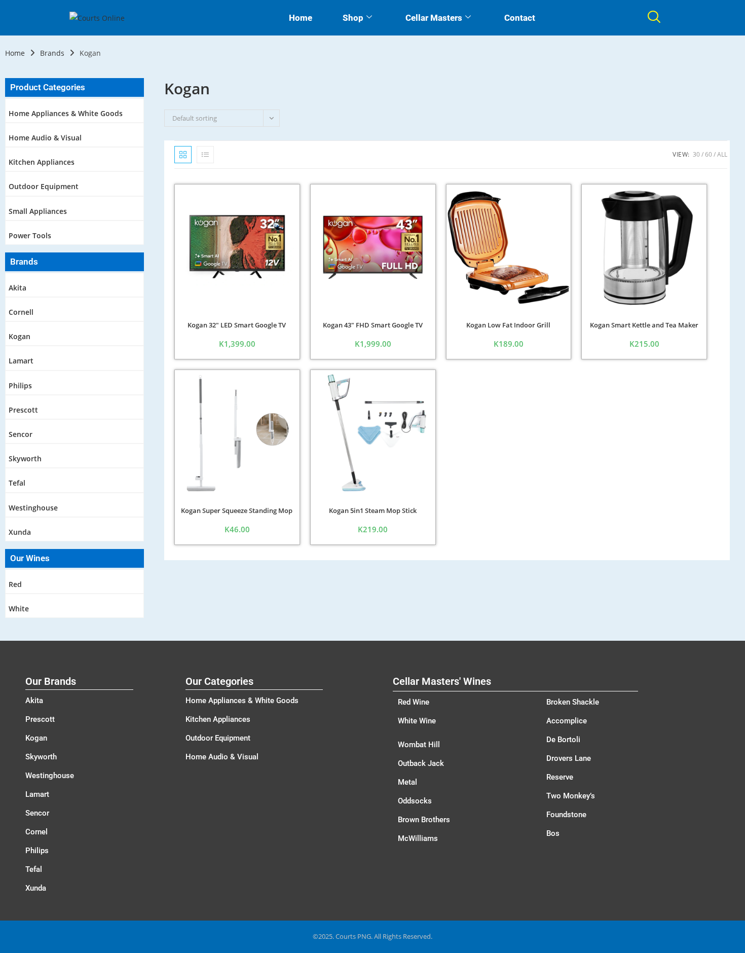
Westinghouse (33, 507)
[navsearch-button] (654, 18)
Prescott (23, 410)
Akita (17, 287)
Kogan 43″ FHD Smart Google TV (373, 324)
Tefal (17, 483)
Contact (519, 18)
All (722, 154)
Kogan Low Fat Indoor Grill (508, 324)
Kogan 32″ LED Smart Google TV (237, 324)
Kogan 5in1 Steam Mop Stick (373, 510)
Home (300, 18)
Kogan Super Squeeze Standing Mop (236, 510)
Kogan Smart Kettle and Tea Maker (644, 324)
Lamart (21, 360)
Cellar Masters (433, 18)
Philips (20, 385)
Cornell (21, 312)
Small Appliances (38, 211)
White (19, 608)
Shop (353, 18)
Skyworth (25, 458)
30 (696, 154)
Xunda (20, 532)
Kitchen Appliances (41, 162)
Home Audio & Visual (45, 137)
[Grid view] (183, 154)
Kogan (19, 336)
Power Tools (30, 235)
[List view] (205, 154)
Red (15, 584)
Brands (52, 53)
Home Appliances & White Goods (66, 113)
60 (708, 154)
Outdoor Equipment (44, 186)
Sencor (20, 434)
